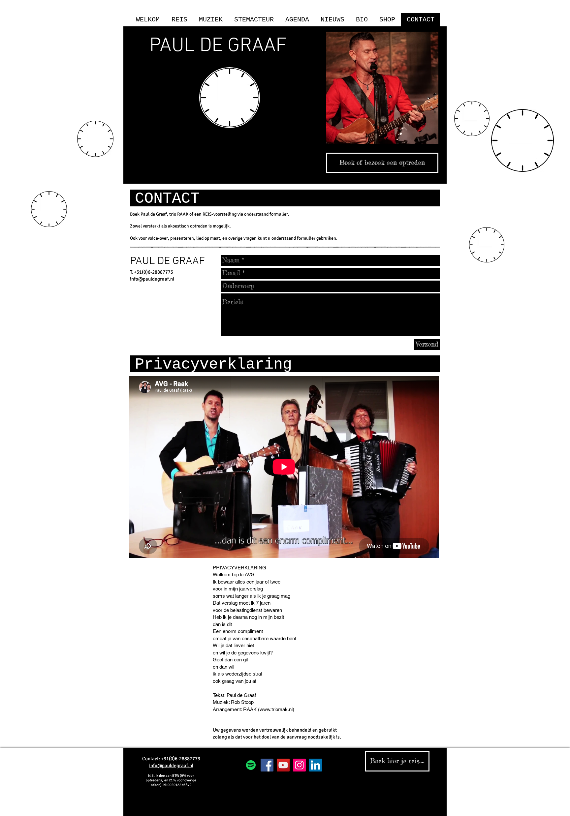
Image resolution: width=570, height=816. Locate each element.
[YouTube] (283, 765)
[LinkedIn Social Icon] (315, 765)
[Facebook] (267, 765)
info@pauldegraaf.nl (152, 279)
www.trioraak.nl (276, 709)
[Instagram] (299, 765)
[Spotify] (250, 765)
